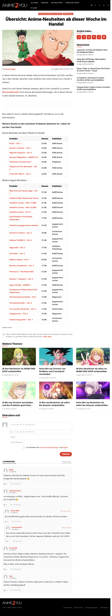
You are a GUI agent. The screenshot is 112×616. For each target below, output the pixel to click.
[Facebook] (95, 5)
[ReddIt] (99, 37)
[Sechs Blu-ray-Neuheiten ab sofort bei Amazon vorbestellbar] (93, 390)
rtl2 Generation (66, 511)
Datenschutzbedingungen (49, 447)
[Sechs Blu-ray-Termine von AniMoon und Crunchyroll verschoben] (56, 356)
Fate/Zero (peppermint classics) (23, 225)
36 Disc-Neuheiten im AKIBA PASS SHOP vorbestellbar (18, 370)
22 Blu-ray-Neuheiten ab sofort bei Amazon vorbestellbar (54, 404)
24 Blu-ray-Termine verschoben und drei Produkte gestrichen (17, 404)
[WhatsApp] (89, 37)
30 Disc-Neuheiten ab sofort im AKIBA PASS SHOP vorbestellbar (91, 370)
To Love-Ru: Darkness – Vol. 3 (22, 309)
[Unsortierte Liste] (26, 431)
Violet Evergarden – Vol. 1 (21, 319)
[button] (91, 5)
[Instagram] (103, 5)
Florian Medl (67, 528)
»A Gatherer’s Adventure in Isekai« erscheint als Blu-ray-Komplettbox (90, 79)
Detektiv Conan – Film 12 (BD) (23, 207)
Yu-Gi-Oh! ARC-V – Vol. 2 (20, 174)
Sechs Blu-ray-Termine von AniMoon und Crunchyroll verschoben (52, 371)
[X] (84, 37)
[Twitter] (99, 5)
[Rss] (108, 5)
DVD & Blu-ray (68, 14)
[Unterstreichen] (17, 431)
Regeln (65, 447)
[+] (33, 431)
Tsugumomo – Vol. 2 (18, 313)
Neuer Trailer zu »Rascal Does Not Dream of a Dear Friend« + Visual (93, 69)
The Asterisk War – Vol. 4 (20, 303)
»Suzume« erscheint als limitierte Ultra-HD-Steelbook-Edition (92, 51)
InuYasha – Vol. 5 (17, 253)
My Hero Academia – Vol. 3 (21, 265)
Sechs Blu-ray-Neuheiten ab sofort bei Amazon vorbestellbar (92, 404)
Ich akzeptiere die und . (47, 447)
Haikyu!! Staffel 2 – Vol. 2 (20, 240)
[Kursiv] (14, 431)
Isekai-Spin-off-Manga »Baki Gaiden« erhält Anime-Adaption (91, 60)
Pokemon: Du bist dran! (20, 162)
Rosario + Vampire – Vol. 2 (21, 279)
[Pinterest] (94, 37)
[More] (104, 37)
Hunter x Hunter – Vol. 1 (20, 148)
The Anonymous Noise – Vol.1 (23, 297)
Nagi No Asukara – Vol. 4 (20, 152)
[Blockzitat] (29, 431)
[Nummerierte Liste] (23, 431)
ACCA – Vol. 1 (15, 143)
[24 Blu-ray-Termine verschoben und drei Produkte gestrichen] (19, 390)
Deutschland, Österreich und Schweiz (50, 14)
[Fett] (11, 431)
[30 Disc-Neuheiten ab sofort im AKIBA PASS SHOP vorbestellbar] (93, 356)
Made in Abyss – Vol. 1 (19, 259)
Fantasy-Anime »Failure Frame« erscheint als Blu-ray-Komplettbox (93, 88)
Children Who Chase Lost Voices (23, 198)
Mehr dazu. (47, 337)
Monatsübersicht (10, 92)
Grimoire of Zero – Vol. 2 (20, 233)
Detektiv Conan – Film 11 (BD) (23, 202)
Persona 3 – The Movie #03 (21, 271)
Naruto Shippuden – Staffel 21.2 (23, 157)
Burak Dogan (10, 69)
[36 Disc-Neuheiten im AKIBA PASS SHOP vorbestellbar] (19, 356)
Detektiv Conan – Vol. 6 (20, 212)
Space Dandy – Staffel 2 (20, 285)
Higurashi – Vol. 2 (17, 247)
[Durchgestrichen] (20, 431)
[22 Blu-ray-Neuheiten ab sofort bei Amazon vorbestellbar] (56, 390)
